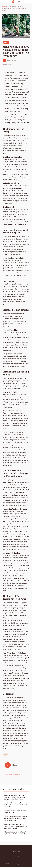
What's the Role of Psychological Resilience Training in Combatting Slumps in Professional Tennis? (14, 797)
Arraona (16, 851)
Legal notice (12, 857)
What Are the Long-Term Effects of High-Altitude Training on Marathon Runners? (15, 834)
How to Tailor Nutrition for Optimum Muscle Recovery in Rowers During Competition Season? (15, 818)
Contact (20, 857)
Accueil (4, 6)
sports (9, 6)
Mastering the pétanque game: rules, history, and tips (15, 811)
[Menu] (18, 1)
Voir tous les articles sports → (12, 774)
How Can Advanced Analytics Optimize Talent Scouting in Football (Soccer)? (15, 805)
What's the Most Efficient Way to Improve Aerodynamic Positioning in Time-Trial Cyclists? (15, 826)
